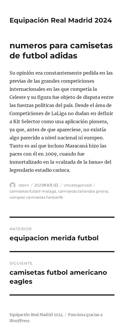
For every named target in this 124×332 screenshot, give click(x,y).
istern (23, 185)
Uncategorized (78, 185)
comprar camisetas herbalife (36, 197)
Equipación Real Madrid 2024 (61, 20)
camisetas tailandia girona (83, 191)
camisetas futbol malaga (33, 191)
